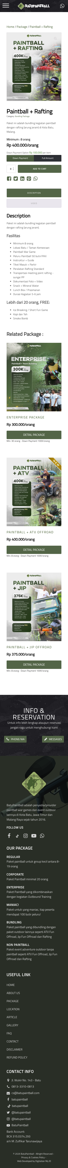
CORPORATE (15, 874)
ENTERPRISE (15, 887)
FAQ (9, 1033)
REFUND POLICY (17, 1057)
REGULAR (13, 857)
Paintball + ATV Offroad (30, 532)
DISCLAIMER (14, 1049)
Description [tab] (34, 192)
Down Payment (20, 158)
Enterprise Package (26, 417)
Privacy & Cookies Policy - (34, 1157)
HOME (11, 985)
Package (22, 26)
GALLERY (12, 1025)
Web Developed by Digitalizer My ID (34, 1161)
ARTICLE (12, 1017)
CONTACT (12, 1041)
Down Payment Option (29, 152)
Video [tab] (34, 203)
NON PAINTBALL (18, 944)
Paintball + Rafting (41, 26)
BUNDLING (14, 922)
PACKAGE (13, 1001)
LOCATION (13, 1009)
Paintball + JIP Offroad (29, 647)
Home (10, 26)
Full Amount (47, 158)
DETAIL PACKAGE (34, 435)
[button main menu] (6, 6)
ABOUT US (13, 993)
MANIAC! (13, 905)
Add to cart (39, 168)
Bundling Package (22, 116)
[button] (55, 38)
